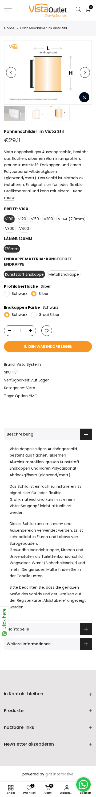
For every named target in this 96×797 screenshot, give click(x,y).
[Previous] (11, 72)
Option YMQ (26, 395)
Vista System (29, 364)
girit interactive (59, 774)
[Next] (85, 72)
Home (9, 28)
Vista (30, 388)
